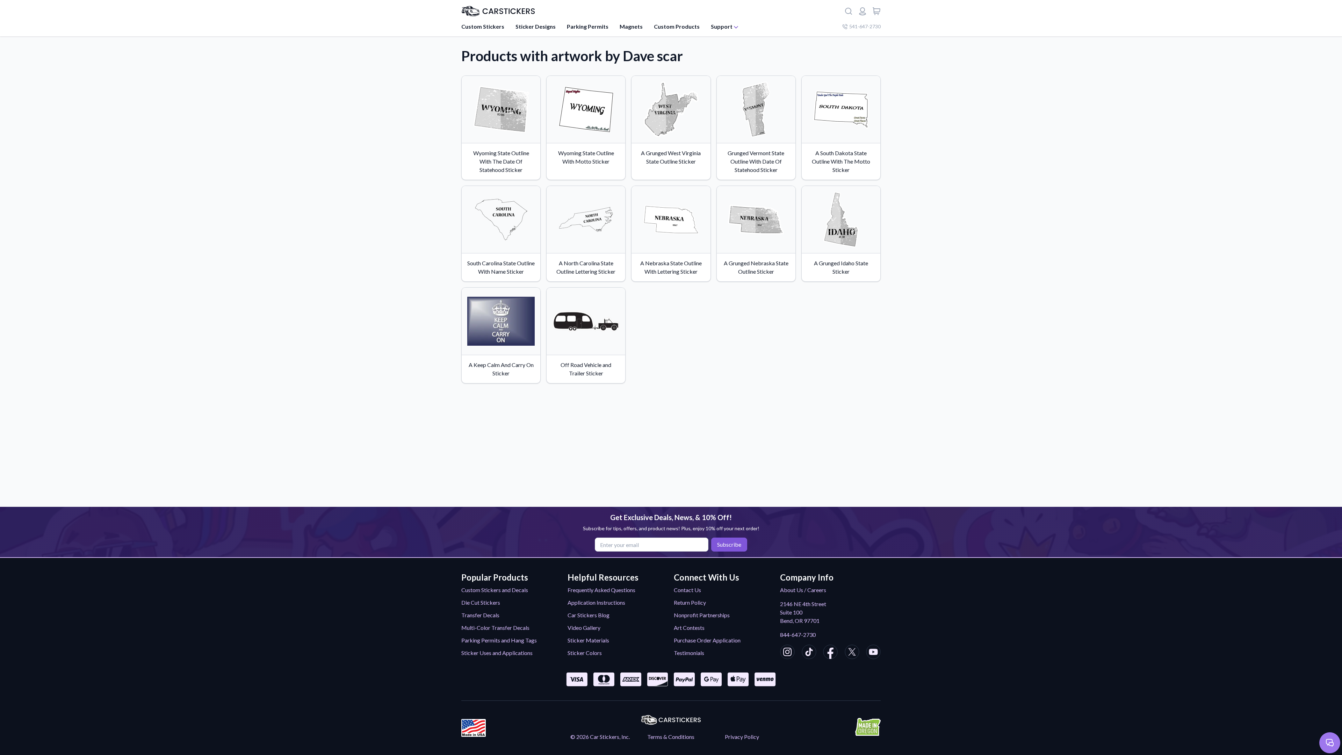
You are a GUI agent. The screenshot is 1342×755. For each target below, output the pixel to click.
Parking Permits (587, 26)
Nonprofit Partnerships (702, 615)
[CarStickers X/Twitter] (852, 653)
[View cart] (876, 11)
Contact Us (687, 590)
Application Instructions (596, 602)
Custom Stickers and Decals (494, 590)
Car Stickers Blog (588, 615)
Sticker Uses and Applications (497, 652)
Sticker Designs (535, 26)
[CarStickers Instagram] (787, 653)
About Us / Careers (803, 590)
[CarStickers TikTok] (809, 653)
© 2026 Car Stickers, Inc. (600, 736)
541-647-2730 (865, 26)
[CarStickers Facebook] (830, 653)
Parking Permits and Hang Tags (499, 640)
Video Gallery (584, 627)
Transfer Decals (480, 615)
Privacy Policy (742, 736)
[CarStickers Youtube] (873, 653)
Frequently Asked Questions (601, 590)
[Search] (848, 11)
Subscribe (729, 544)
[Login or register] (862, 11)
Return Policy (690, 602)
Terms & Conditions (670, 736)
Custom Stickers (482, 26)
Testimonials (689, 652)
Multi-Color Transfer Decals (495, 627)
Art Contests (689, 627)
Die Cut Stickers (480, 602)
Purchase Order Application (707, 640)
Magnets (631, 26)
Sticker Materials (588, 640)
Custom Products (677, 26)
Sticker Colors (585, 652)
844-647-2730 (798, 634)
